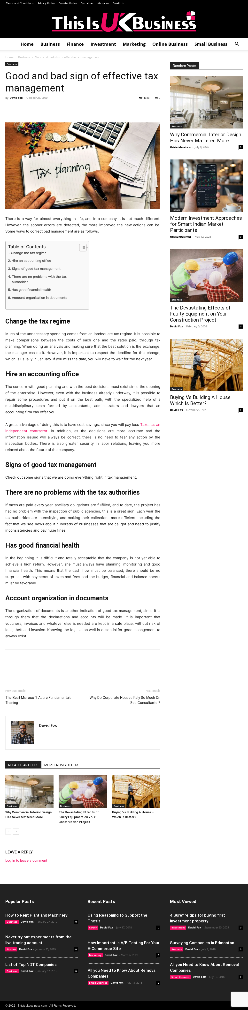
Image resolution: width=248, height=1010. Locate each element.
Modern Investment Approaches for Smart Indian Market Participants (206, 224)
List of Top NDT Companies (31, 964)
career (93, 927)
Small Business (210, 44)
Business (50, 44)
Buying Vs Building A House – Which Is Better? (202, 400)
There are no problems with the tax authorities (39, 279)
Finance (75, 44)
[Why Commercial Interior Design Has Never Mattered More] (29, 791)
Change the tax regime (28, 253)
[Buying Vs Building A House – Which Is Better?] (136, 791)
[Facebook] (10, 108)
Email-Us (118, 3)
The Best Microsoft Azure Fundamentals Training (38, 700)
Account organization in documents (39, 298)
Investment (103, 44)
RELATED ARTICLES (23, 765)
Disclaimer (87, 3)
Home (27, 44)
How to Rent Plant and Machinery (36, 915)
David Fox (16, 97)
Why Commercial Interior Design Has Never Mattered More (205, 137)
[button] (237, 44)
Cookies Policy (68, 3)
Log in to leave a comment (26, 860)
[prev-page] (8, 832)
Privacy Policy (46, 3)
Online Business (170, 44)
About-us (103, 3)
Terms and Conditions (19, 3)
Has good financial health (31, 290)
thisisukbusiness (180, 147)
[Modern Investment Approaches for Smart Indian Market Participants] (206, 185)
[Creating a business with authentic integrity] (124, 22)
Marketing (134, 44)
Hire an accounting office (31, 261)
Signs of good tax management (36, 269)
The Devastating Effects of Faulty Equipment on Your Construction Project (79, 817)
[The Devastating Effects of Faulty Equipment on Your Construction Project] (83, 791)
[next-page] (16, 832)
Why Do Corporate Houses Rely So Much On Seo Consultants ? (125, 700)
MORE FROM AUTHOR (61, 765)
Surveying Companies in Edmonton (202, 942)
